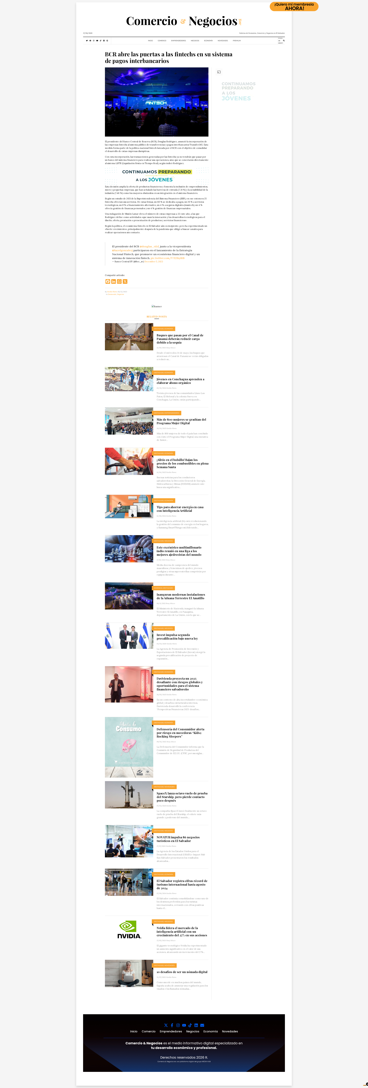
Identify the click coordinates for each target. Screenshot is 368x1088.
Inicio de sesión (280, 40)
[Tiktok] (190, 1025)
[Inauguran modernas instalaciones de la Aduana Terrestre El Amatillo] (129, 595)
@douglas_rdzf (149, 246)
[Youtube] (184, 1025)
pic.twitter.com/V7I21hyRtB (168, 258)
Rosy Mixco (170, 348)
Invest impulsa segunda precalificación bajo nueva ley (177, 636)
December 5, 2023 (153, 261)
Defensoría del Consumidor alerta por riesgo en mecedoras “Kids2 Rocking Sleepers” (180, 732)
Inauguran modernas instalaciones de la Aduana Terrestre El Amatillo (181, 596)
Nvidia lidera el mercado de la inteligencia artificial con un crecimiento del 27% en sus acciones (182, 931)
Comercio (162, 41)
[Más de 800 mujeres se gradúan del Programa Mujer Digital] (129, 420)
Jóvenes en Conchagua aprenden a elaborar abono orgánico (180, 381)
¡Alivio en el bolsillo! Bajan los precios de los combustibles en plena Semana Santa (182, 463)
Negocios (195, 41)
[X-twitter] (166, 1025)
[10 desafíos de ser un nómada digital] (129, 973)
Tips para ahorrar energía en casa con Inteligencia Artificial (180, 509)
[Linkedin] (196, 1025)
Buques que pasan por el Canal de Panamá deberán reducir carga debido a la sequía (180, 338)
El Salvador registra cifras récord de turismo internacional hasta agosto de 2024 (182, 884)
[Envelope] (202, 1025)
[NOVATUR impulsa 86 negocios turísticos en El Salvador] (129, 841)
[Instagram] (178, 1025)
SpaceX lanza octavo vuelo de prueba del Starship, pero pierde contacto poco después (182, 796)
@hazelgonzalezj (122, 250)
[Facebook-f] (172, 1025)
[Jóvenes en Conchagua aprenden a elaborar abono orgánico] (129, 378)
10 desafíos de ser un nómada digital (182, 972)
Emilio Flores (112, 292)
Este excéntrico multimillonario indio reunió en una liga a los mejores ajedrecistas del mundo (179, 550)
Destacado (112, 294)
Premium (237, 41)
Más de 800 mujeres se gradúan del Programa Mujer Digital (181, 421)
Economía (208, 41)
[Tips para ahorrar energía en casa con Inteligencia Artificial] (129, 506)
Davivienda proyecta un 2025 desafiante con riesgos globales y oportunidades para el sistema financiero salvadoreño (180, 683)
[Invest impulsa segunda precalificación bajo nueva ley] (129, 635)
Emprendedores (178, 41)
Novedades (223, 41)
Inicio (150, 41)
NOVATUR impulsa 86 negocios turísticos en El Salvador (178, 839)
